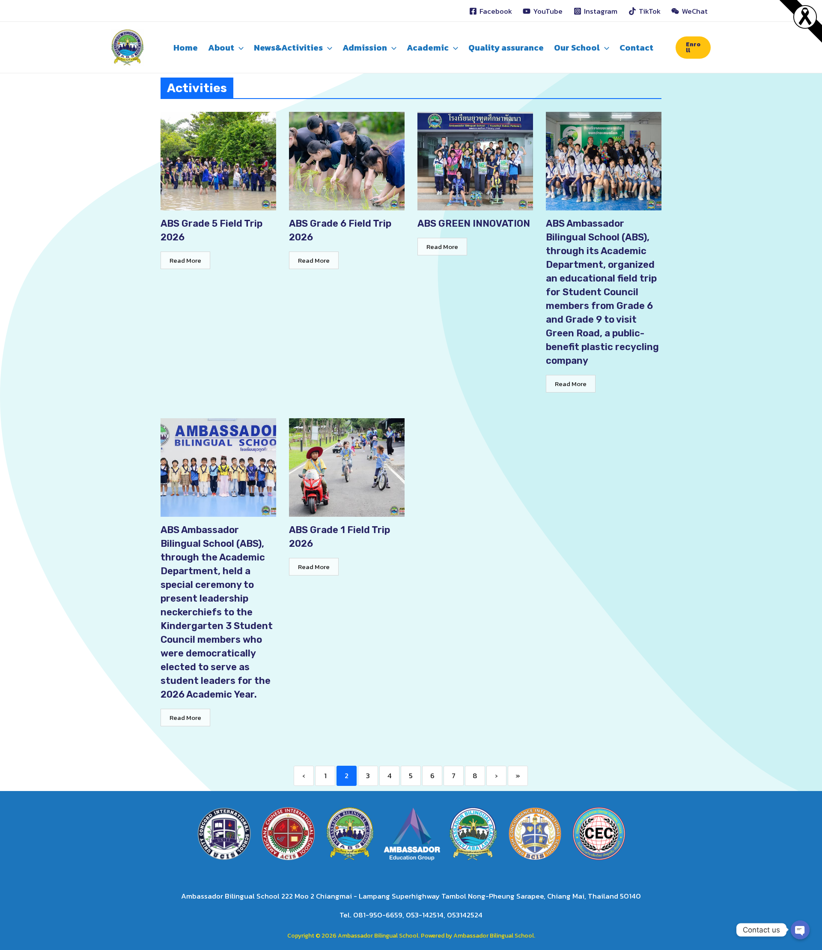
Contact (636, 47)
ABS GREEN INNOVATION (473, 223)
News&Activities (288, 47)
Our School (577, 47)
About (221, 47)
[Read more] (805, 16)
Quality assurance (506, 47)
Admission (364, 47)
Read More (185, 260)
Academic (428, 47)
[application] (239, 48)
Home (185, 47)
